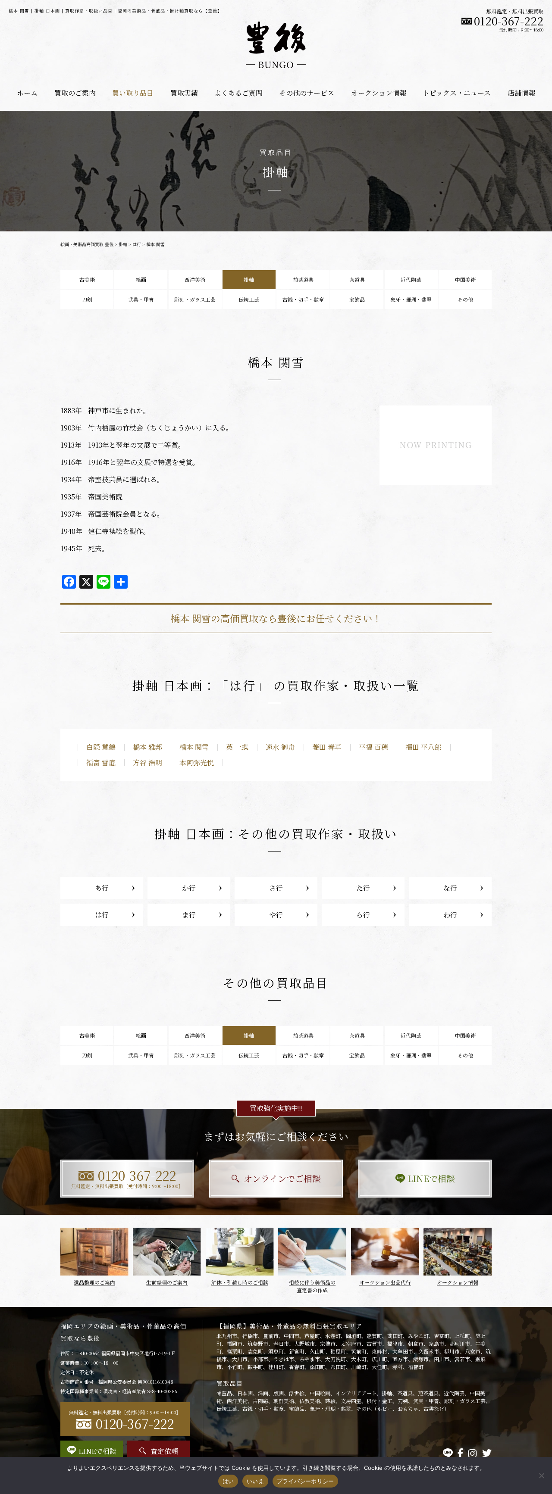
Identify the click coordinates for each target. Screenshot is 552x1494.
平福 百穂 (373, 747)
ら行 (363, 915)
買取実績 (184, 93)
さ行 (276, 888)
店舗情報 (521, 93)
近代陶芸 (411, 279)
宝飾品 (357, 299)
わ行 (450, 915)
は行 (136, 244)
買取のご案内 (75, 93)
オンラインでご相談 (282, 1178)
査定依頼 (164, 1451)
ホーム (27, 93)
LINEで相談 (431, 1178)
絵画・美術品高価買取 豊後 (86, 244)
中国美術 (465, 279)
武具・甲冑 (141, 299)
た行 (363, 888)
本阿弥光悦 (196, 762)
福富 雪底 (101, 762)
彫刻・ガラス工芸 (195, 299)
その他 (465, 299)
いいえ (255, 1481)
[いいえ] (541, 1475)
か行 (189, 888)
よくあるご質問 (238, 93)
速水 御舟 (280, 747)
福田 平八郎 (423, 747)
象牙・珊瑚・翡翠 (411, 299)
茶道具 (357, 279)
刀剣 (87, 299)
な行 (450, 888)
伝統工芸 (248, 299)
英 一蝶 (237, 747)
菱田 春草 (327, 747)
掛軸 (123, 244)
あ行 (102, 888)
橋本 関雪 (194, 747)
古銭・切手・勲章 (303, 299)
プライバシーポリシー (305, 1481)
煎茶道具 (303, 279)
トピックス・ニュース (457, 93)
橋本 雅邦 (147, 747)
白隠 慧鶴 (101, 747)
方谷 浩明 (147, 762)
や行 (276, 915)
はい (228, 1481)
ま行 (189, 915)
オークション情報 (378, 93)
